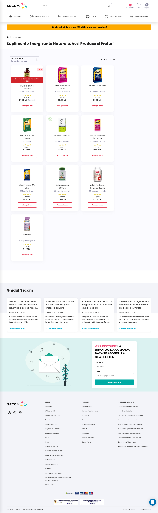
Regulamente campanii (53, 473)
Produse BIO (86, 415)
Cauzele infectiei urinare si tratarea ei (131, 420)
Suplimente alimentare (90, 411)
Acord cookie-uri (145, 510)
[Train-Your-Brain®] (62, 125)
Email (97, 371)
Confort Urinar (87, 442)
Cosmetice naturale (89, 424)
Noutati (47, 420)
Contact (48, 469)
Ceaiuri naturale (87, 420)
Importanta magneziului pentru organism (133, 447)
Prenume (99, 362)
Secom (18, 509)
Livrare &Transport (51, 464)
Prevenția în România (52, 415)
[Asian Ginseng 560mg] (62, 175)
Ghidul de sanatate (52, 433)
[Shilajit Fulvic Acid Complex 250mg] (97, 175)
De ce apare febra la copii (127, 442)
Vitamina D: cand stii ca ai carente (130, 415)
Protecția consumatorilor (54, 455)
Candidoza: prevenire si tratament (130, 429)
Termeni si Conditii (128, 510)
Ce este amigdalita (125, 411)
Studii (47, 438)
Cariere (47, 442)
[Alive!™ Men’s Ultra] (97, 76)
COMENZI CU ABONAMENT (53, 451)
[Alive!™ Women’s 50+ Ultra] (97, 125)
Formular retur (87, 406)
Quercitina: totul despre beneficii (129, 433)
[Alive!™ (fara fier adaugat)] (27, 125)
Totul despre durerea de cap (128, 406)
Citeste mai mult (17, 329)
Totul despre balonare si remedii (129, 438)
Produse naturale (88, 438)
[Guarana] (27, 225)
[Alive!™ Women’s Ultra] (62, 76)
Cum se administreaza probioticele (130, 424)
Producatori (86, 433)
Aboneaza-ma (114, 382)
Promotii (84, 429)
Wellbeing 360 (50, 411)
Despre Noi (49, 406)
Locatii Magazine (51, 424)
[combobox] (76, 5)
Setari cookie (49, 485)
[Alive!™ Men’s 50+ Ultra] (27, 175)
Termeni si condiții (51, 447)
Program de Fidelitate (52, 429)
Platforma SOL (50, 460)
